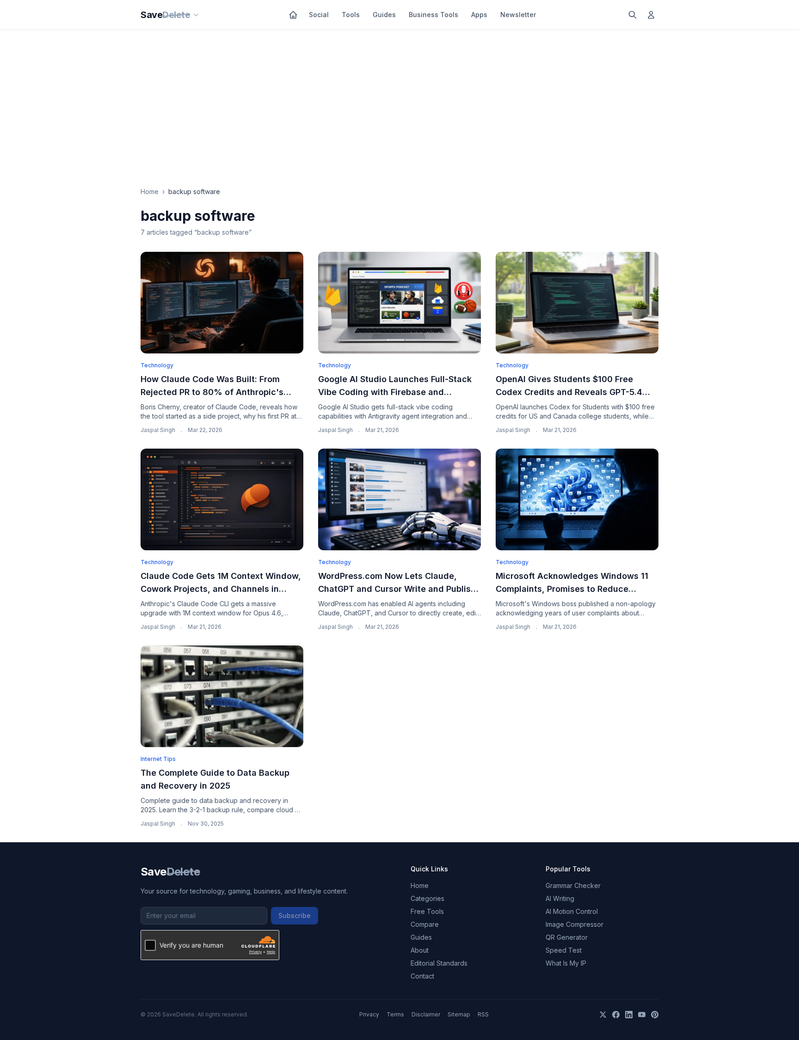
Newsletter (518, 14)
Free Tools (427, 911)
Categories (427, 898)
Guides (384, 14)
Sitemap (459, 1014)
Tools (351, 14)
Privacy (369, 1014)
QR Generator (567, 937)
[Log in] (651, 14)
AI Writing (560, 898)
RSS (483, 1014)
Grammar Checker (573, 885)
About (420, 950)
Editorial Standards (439, 963)
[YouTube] (641, 1014)
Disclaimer (426, 1014)
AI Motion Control (572, 911)
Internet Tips (158, 758)
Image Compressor (574, 924)
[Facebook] (616, 1014)
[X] (603, 1014)
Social (319, 14)
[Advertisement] (399, 99)
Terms (395, 1014)
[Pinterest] (654, 1014)
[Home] (293, 14)
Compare (425, 924)
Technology (157, 365)
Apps (479, 14)
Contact (422, 976)
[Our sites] (196, 15)
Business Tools (433, 14)
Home (150, 191)
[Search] (632, 14)
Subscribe (294, 915)
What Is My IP (566, 963)
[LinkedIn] (629, 1014)
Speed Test (564, 950)
